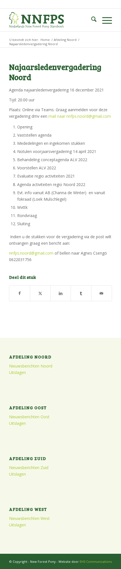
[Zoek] (91, 20)
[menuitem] (91, 20)
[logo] (50, 20)
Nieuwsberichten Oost (29, 416)
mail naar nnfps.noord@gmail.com (79, 116)
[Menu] (104, 20)
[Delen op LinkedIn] (61, 293)
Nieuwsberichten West (29, 518)
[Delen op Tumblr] (81, 293)
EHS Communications (96, 561)
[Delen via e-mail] (101, 293)
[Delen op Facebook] (19, 293)
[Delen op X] (40, 293)
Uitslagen (17, 372)
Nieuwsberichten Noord (30, 366)
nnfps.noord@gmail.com (31, 253)
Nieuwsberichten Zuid (28, 467)
